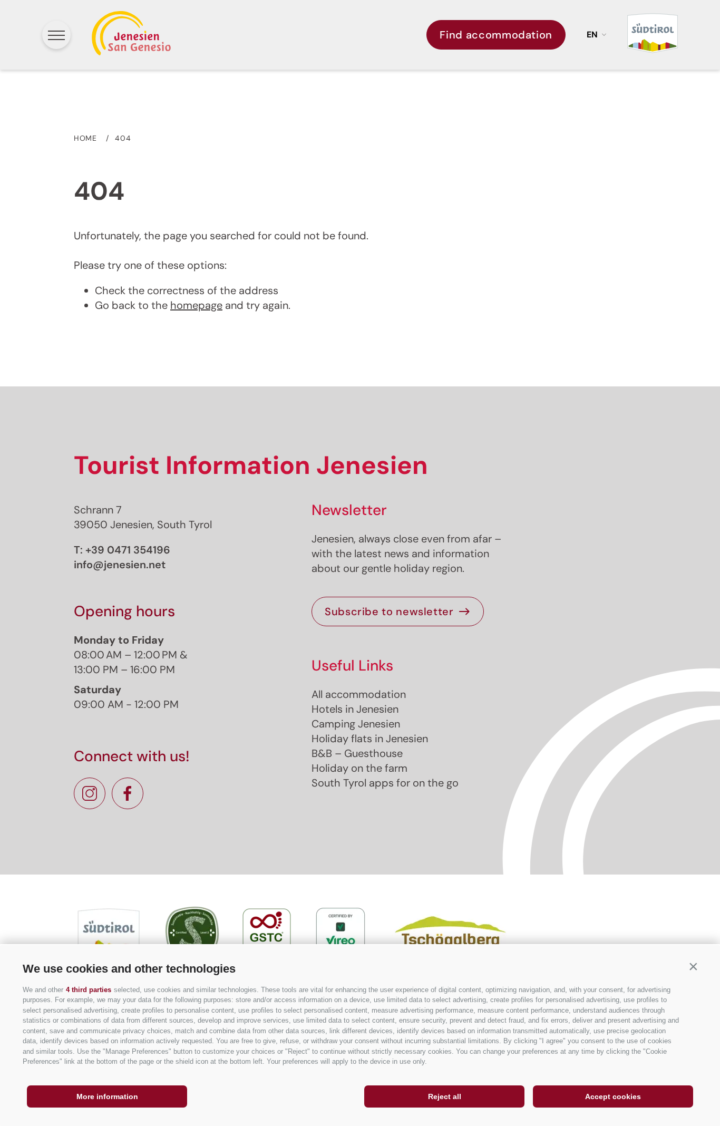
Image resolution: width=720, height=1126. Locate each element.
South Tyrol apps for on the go (385, 783)
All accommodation (359, 694)
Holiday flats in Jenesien (370, 738)
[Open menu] (56, 35)
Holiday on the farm (359, 768)
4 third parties (88, 990)
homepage (196, 305)
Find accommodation (496, 35)
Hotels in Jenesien (355, 709)
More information (107, 1096)
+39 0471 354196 (127, 550)
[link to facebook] (127, 793)
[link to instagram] (89, 793)
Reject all (444, 1096)
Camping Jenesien (356, 724)
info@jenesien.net (120, 564)
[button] (693, 966)
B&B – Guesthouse (357, 753)
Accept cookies (613, 1096)
